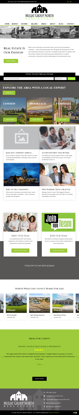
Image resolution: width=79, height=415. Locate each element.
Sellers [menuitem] (34, 24)
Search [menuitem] (15, 24)
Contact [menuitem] (70, 24)
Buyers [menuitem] (24, 24)
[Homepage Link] (39, 12)
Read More (10, 61)
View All (9, 92)
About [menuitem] (53, 24)
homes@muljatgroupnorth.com (27, 1)
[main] (39, 207)
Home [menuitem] (7, 24)
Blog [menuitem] (61, 24)
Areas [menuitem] (44, 24)
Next (75, 306)
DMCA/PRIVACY (54, 412)
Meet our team (20, 250)
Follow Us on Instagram (39, 265)
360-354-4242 (12, 1)
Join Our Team (58, 250)
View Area (10, 119)
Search (71, 78)
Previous (3, 306)
